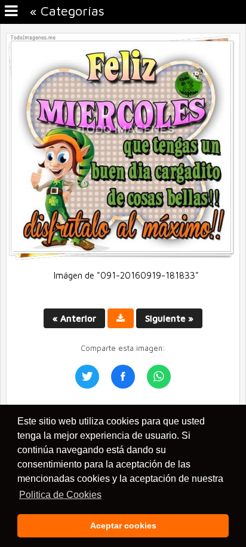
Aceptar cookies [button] (123, 525)
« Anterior (74, 318)
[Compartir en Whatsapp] (159, 377)
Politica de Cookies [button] (60, 495)
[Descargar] (120, 318)
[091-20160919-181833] (123, 258)
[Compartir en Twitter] (87, 377)
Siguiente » (169, 318)
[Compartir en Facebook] (123, 377)
